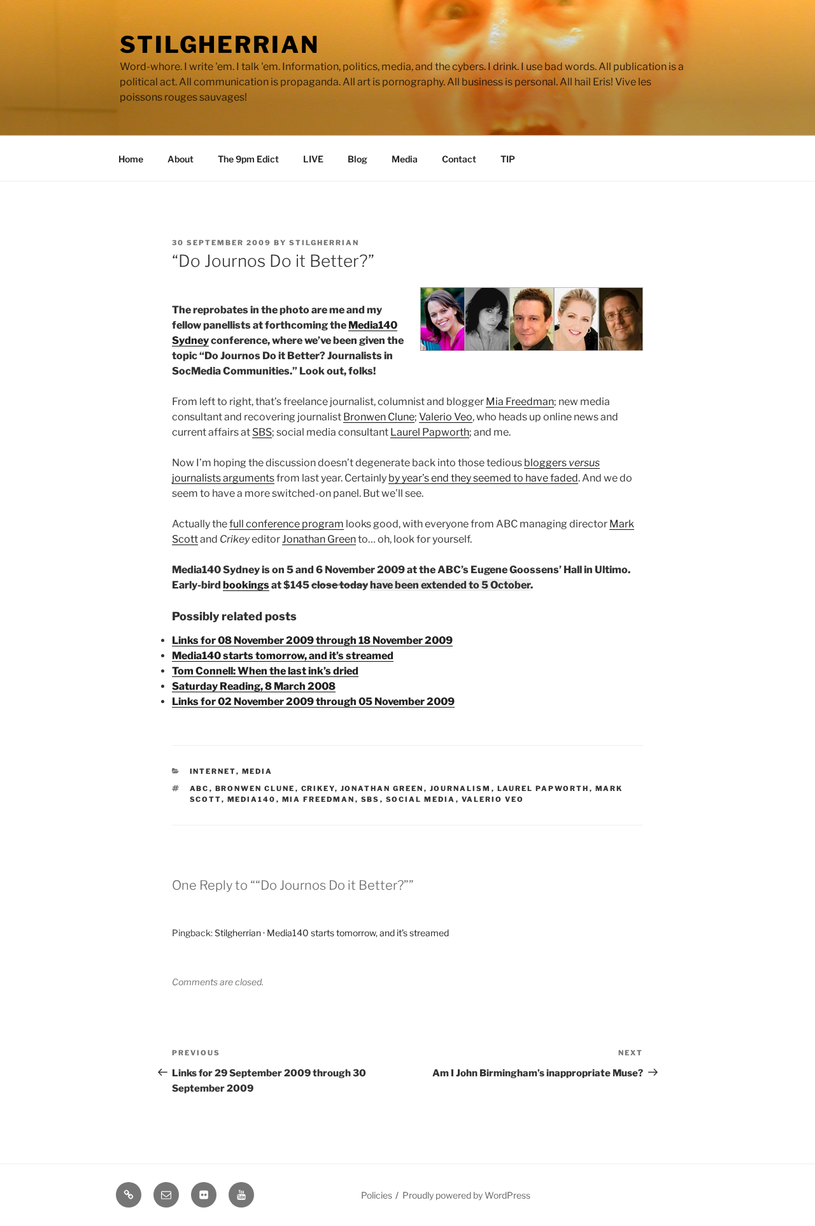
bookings (246, 585)
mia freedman (318, 799)
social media (421, 799)
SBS (262, 432)
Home (130, 158)
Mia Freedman (520, 402)
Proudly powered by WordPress (466, 1195)
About (180, 158)
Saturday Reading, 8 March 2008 (254, 686)
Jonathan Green (319, 539)
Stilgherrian (220, 45)
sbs (370, 799)
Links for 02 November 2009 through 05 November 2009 (313, 701)
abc (199, 788)
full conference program (286, 524)
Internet (213, 771)
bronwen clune (255, 788)
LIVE (313, 158)
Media (405, 158)
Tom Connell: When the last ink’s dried (265, 671)
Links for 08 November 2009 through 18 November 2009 (312, 640)
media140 (251, 799)
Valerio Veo (445, 417)
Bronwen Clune (379, 417)
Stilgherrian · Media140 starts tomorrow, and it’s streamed (332, 932)
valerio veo (493, 799)
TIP (507, 158)
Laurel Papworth (429, 432)
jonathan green (382, 788)
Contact (459, 158)
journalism (461, 788)
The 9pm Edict (248, 158)
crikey (318, 788)
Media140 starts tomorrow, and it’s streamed (282, 656)
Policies (376, 1195)
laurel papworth (543, 788)
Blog (357, 158)
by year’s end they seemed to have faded (483, 478)
